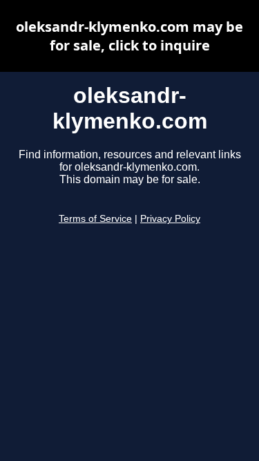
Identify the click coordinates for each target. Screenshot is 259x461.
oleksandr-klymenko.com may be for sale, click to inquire (129, 36)
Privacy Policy (170, 219)
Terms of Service (95, 219)
